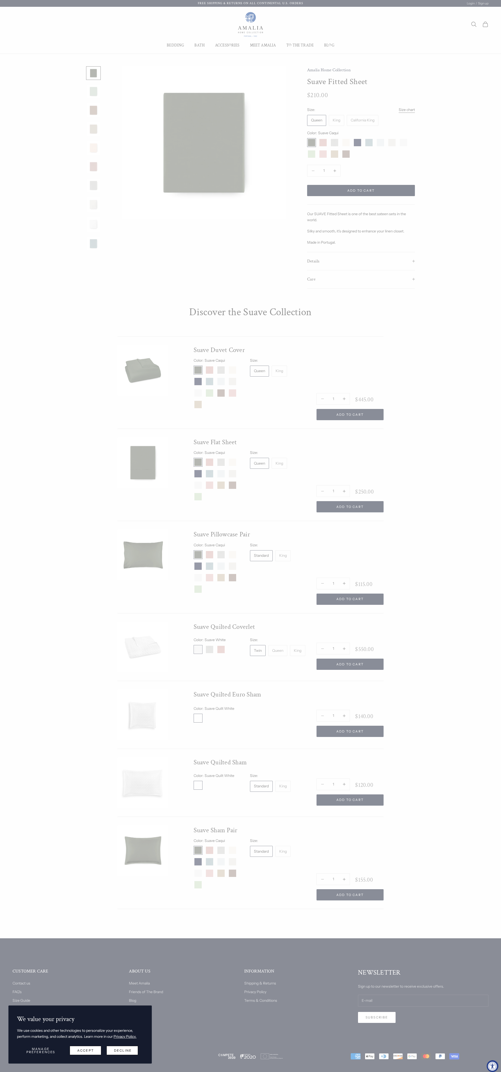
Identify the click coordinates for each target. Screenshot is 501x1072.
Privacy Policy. (125, 1036)
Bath (199, 45)
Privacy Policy (255, 991)
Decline (123, 1050)
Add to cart (361, 190)
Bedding (175, 45)
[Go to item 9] (93, 224)
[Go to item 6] (93, 166)
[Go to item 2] (93, 91)
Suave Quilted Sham (220, 762)
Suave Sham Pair (215, 830)
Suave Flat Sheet (215, 442)
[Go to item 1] (93, 73)
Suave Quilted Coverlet (224, 627)
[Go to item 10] (93, 244)
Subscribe (377, 1017)
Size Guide (21, 1000)
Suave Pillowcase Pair (222, 534)
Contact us (21, 983)
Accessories (227, 45)
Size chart (407, 109)
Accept (85, 1050)
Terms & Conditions (260, 1000)
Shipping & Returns (260, 983)
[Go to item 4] (93, 129)
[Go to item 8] (93, 205)
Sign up (483, 3)
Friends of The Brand (146, 991)
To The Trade (300, 45)
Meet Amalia (263, 45)
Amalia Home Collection (329, 70)
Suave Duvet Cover (219, 350)
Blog (329, 45)
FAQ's (17, 991)
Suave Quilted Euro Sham (227, 694)
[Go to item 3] (93, 110)
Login (471, 3)
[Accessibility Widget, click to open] (492, 1066)
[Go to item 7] (93, 185)
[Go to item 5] (93, 147)
